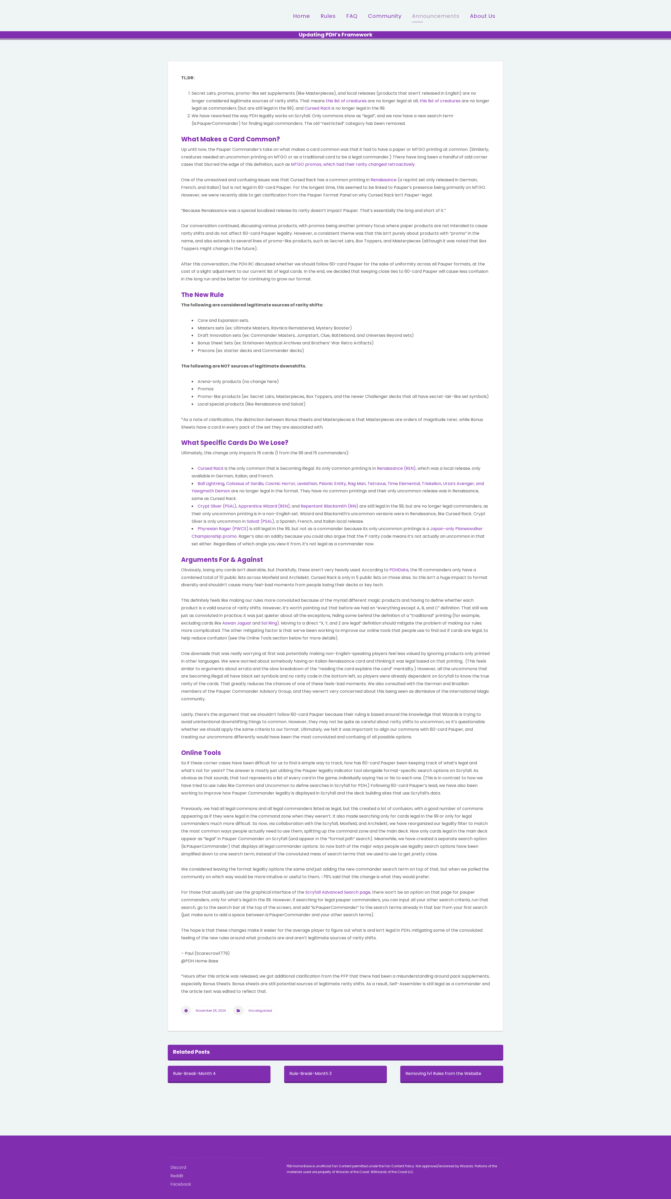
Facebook (180, 1184)
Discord (178, 1167)
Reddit (176, 1176)
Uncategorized (260, 1010)
